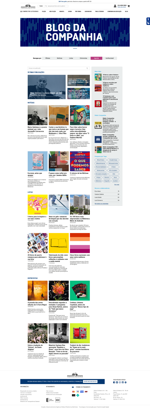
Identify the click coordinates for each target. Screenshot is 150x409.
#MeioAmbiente (100, 163)
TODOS (41, 6)
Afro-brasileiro (113, 170)
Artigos (99, 177)
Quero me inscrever (90, 381)
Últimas (47, 58)
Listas (71, 58)
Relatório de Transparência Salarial (29, 401)
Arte (114, 174)
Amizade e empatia (101, 174)
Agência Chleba (60, 407)
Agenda (96, 58)
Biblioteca (98, 181)
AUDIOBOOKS (88, 11)
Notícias (59, 58)
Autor (115, 177)
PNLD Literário (24, 398)
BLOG (126, 11)
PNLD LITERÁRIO (99, 11)
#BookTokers (100, 160)
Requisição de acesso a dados (28, 391)
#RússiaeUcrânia (113, 163)
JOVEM (70, 11)
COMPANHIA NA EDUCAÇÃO (114, 11)
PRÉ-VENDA (78, 11)
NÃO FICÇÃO (52, 11)
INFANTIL (61, 11)
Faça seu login (122, 7)
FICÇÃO (44, 11)
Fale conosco (49, 391)
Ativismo (107, 177)
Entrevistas (83, 58)
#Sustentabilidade (101, 167)
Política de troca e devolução (54, 394)
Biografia (107, 181)
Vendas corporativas (26, 394)
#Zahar (113, 167)
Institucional (110, 58)
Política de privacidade (52, 392)
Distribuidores (24, 399)
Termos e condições (25, 392)
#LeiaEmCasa (113, 160)
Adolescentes (100, 170)
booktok (115, 181)
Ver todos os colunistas (101, 203)
